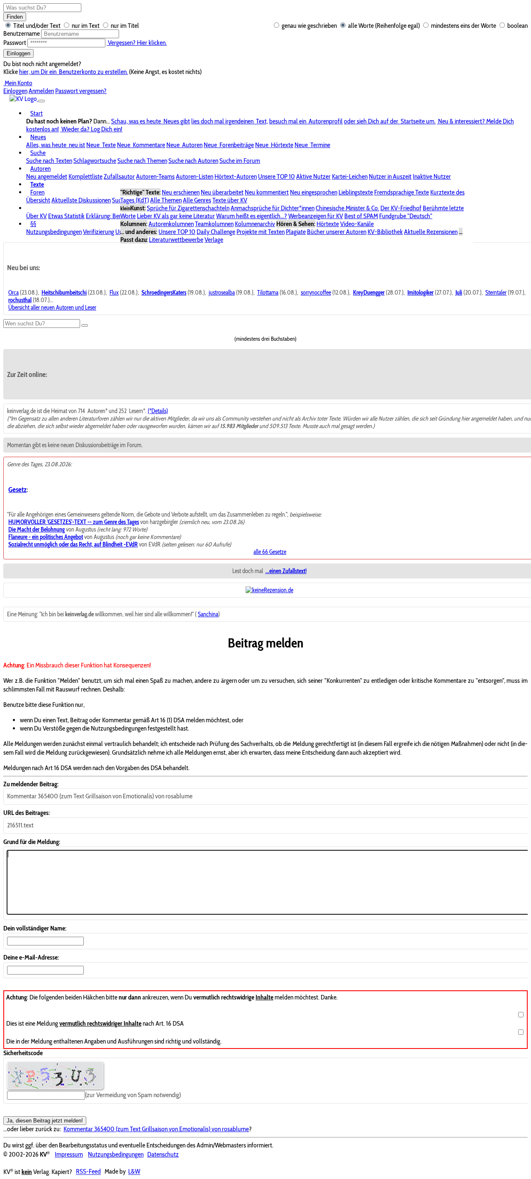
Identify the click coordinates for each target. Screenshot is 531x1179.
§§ (33, 224)
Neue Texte (101, 145)
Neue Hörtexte (274, 145)
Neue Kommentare (141, 145)
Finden (15, 17)
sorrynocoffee (316, 292)
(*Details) (158, 411)
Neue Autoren (184, 145)
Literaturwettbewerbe (176, 240)
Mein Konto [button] (17, 83)
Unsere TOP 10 (276, 176)
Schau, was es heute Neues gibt (150, 121)
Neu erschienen (181, 192)
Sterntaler (496, 292)
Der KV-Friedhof (400, 208)
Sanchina (208, 614)
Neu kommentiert (267, 192)
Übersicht (38, 200)
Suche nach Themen (142, 161)
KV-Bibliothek (385, 232)
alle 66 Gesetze (269, 552)
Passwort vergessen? (81, 91)
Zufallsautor (119, 176)
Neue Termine (312, 145)
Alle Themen (166, 200)
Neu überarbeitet (222, 192)
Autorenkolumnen (171, 224)
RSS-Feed (88, 1172)
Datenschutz (163, 1154)
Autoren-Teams (155, 176)
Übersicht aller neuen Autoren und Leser (52, 307)
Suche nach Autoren (193, 161)
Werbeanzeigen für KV (315, 216)
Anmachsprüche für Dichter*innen (272, 208)
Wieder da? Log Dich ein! (91, 129)
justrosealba (222, 292)
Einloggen (18, 53)
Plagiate (296, 232)
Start (36, 113)
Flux (114, 292)
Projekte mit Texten (260, 232)
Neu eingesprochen (313, 192)
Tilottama (267, 292)
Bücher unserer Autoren (336, 232)
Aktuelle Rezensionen (431, 232)
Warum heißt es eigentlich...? (251, 216)
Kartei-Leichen (350, 176)
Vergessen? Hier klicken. (137, 43)
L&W (134, 1172)
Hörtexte (328, 224)
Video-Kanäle (357, 224)
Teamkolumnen (214, 224)
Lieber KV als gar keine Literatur (176, 216)
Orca (13, 292)
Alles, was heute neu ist (55, 145)
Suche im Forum (239, 161)
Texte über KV (229, 200)
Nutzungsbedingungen (54, 232)
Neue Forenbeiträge (229, 145)
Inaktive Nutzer (432, 176)
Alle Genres (197, 200)
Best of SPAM (361, 216)
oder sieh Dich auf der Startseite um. (390, 121)
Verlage (214, 240)
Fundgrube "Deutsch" (405, 216)
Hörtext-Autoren (235, 176)
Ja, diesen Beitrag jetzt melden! (45, 1120)
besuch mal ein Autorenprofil (306, 121)
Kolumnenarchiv (255, 224)
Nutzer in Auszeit (390, 176)
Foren (37, 192)
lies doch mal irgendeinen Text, (229, 121)
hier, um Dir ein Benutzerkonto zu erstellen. (73, 72)
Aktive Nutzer (313, 176)
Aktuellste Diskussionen (81, 200)
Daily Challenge (216, 232)
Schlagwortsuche (94, 161)
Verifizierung (98, 232)
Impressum (69, 1154)
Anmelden (41, 91)
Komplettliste (85, 176)
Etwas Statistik (66, 216)
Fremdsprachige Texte (401, 192)
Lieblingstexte (356, 192)
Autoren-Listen (194, 176)
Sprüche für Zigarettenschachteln (188, 208)
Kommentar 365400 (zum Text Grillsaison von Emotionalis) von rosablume (156, 1129)
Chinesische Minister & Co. (347, 208)
